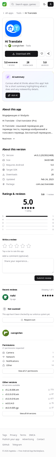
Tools (19, 13)
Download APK (23, 53)
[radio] (5, 246)
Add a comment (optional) (15, 256)
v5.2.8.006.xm (12, 389)
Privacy (13, 435)
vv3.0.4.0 (9, 403)
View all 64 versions (28, 413)
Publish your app (10, 439)
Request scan (29, 320)
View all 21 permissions (28, 371)
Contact (41, 439)
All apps (9, 13)
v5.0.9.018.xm (12, 394)
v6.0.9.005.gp (12, 407)
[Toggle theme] (44, 4)
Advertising (28, 439)
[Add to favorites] (42, 53)
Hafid (12, 295)
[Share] (48, 53)
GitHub (5, 444)
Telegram (17, 444)
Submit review (44, 278)
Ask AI (14, 95)
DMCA (32, 435)
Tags (4, 435)
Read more (6, 138)
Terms (23, 435)
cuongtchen (18, 45)
